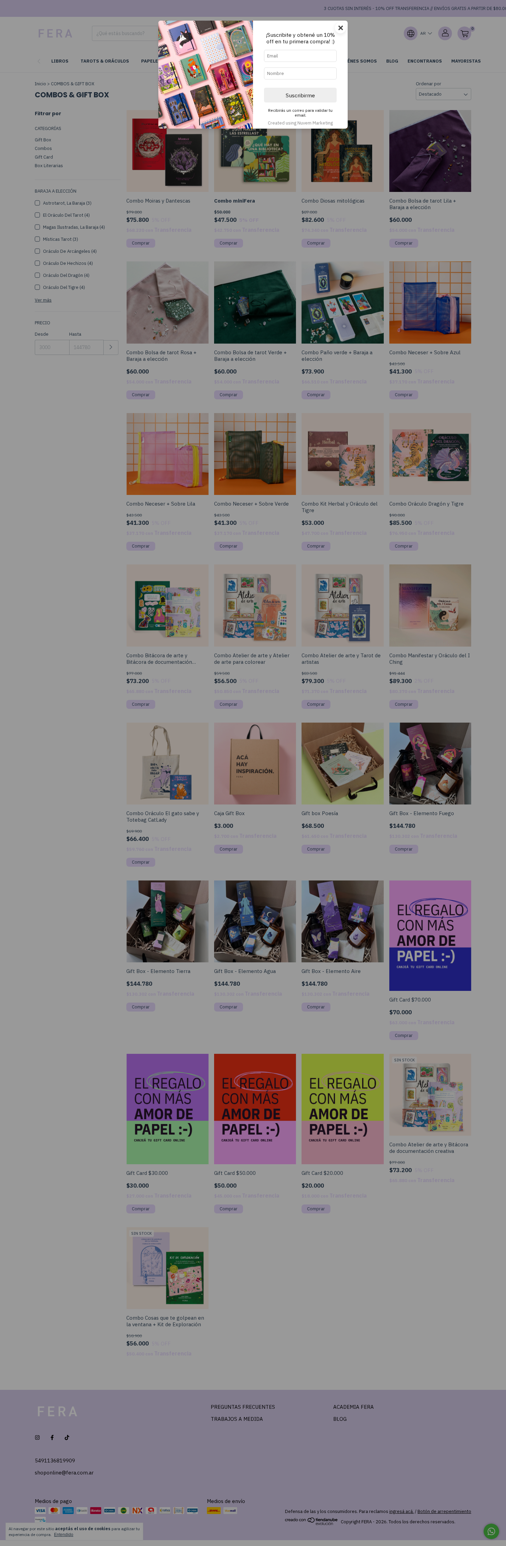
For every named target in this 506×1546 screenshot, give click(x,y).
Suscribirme (300, 95)
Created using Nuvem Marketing (300, 123)
